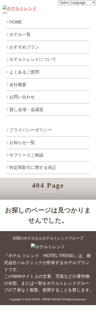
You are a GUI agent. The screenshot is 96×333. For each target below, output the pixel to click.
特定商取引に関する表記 (32, 167)
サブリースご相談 (26, 155)
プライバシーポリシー (30, 130)
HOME (15, 22)
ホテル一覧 (20, 34)
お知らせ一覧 (22, 142)
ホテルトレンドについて (32, 59)
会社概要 (17, 84)
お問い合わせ (22, 97)
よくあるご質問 (24, 72)
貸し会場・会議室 (26, 109)
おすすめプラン (24, 47)
